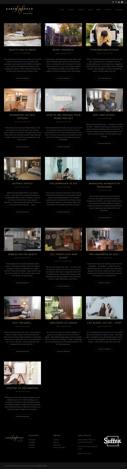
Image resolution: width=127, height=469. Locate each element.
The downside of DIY (63, 183)
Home (62, 9)
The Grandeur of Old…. (104, 254)
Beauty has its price (22, 49)
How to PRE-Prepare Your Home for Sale (63, 116)
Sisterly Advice (22, 183)
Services (81, 9)
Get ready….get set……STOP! (104, 322)
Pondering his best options (22, 116)
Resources (119, 9)
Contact (108, 9)
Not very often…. (104, 115)
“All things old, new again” (63, 256)
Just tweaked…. (22, 322)
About (90, 9)
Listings (71, 9)
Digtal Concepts (42, 466)
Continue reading (22, 78)
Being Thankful (63, 49)
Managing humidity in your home (104, 185)
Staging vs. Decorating (22, 388)
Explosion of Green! (63, 322)
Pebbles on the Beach (22, 254)
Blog (99, 9)
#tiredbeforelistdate (104, 49)
